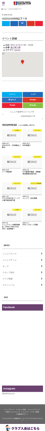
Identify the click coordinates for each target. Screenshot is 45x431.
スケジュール (9, 285)
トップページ (10, 409)
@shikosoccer (8, 393)
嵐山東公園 (15, 47)
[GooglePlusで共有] (31, 23)
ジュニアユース (10, 253)
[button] (22, 62)
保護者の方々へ (22, 414)
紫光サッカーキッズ (13, 412)
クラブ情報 (8, 279)
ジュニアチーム (10, 260)
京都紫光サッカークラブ (22, 418)
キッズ (6, 266)
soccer (17, 50)
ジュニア (26, 412)
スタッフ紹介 (9, 272)
